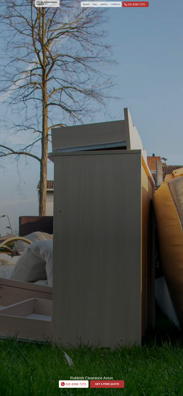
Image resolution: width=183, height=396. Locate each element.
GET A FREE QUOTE (107, 384)
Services (86, 4)
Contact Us (115, 4)
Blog (95, 4)
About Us (103, 4)
